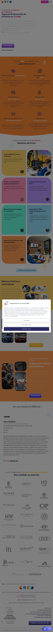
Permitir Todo (26, 329)
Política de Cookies (26, 314)
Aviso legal (14, 316)
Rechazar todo (26, 324)
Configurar (26, 320)
